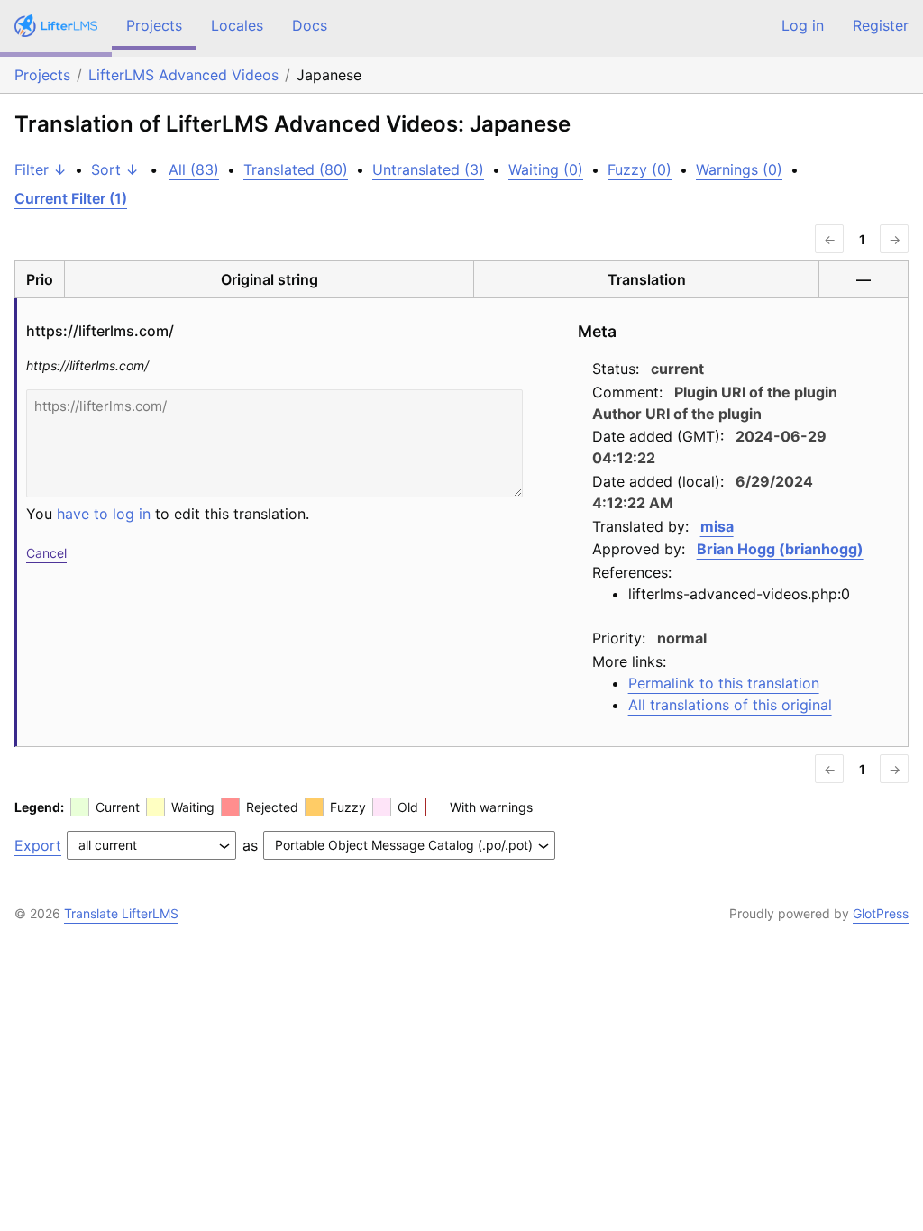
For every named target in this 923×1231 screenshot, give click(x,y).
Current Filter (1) (70, 198)
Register (881, 25)
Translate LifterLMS (121, 913)
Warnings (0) (739, 169)
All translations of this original (730, 705)
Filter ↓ (40, 169)
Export (37, 845)
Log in (802, 25)
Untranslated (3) (428, 169)
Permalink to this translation (723, 683)
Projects (154, 25)
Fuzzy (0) (640, 169)
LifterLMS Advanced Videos (183, 75)
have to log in (104, 514)
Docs (309, 25)
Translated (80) (295, 169)
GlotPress (881, 913)
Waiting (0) (545, 169)
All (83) (194, 169)
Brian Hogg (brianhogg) (780, 549)
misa (717, 526)
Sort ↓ (115, 169)
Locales (237, 25)
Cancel (46, 553)
